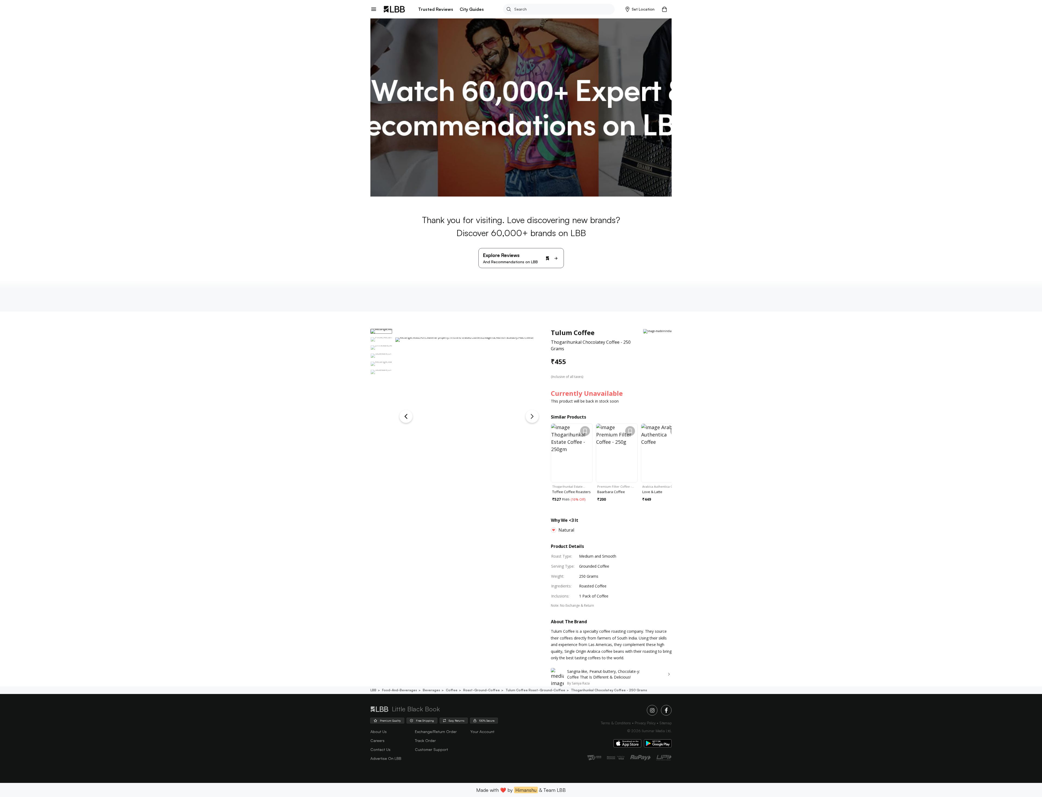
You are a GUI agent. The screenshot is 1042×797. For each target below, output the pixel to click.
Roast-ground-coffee (481, 690)
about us (378, 731)
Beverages (431, 690)
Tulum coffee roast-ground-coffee (535, 690)
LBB (373, 690)
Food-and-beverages (399, 690)
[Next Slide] (532, 416)
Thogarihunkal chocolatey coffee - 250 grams (609, 690)
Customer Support (431, 749)
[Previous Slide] (406, 416)
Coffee (452, 690)
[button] (640, 9)
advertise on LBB (385, 758)
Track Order (425, 740)
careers (377, 740)
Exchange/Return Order (436, 731)
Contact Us (380, 749)
